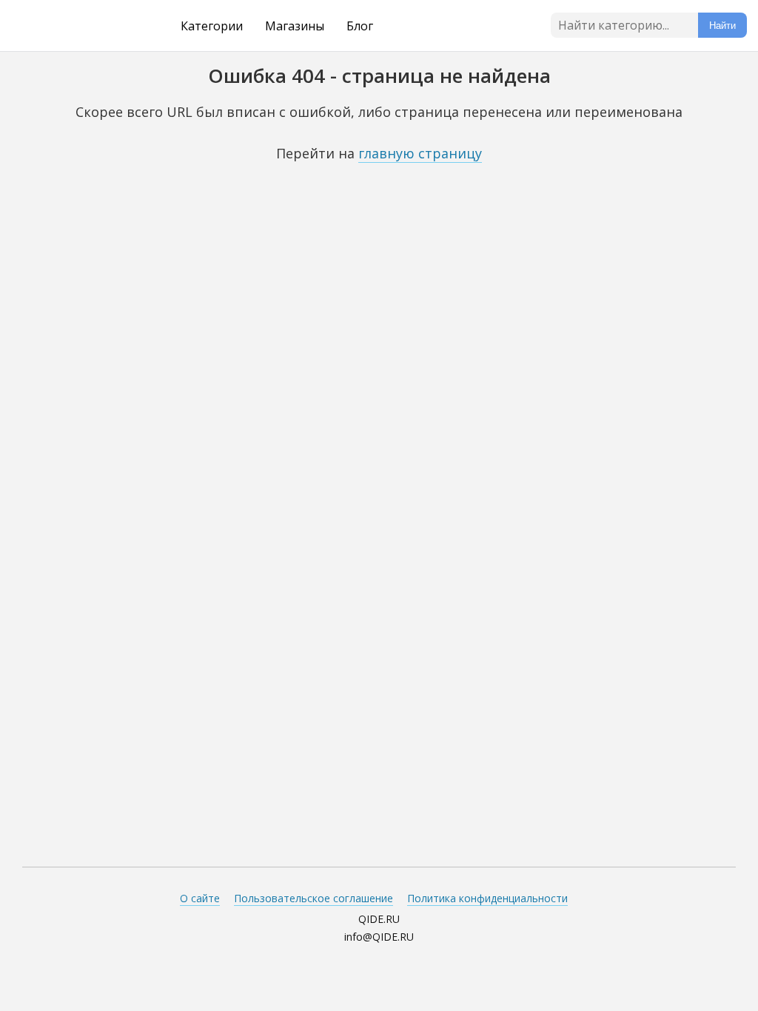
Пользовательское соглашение (313, 898)
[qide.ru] (72, 26)
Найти (722, 25)
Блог (359, 26)
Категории (212, 26)
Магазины (294, 26)
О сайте (200, 898)
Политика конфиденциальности (487, 898)
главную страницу (420, 153)
